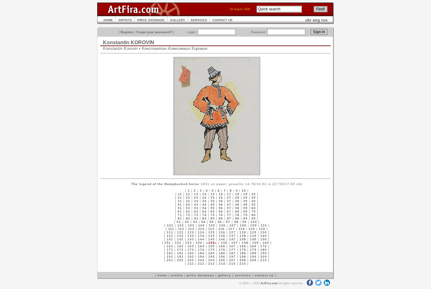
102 (180, 225)
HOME (108, 20)
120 (262, 229)
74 (204, 215)
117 (231, 229)
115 (211, 229)
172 (180, 249)
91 (179, 222)
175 (211, 249)
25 (212, 197)
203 (190, 260)
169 (253, 246)
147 (232, 239)
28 (237, 197)
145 (211, 239)
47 (229, 204)
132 (180, 236)
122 (180, 232)
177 (232, 249)
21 (180, 197)
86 (221, 218)
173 (190, 249)
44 (204, 204)
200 (263, 256)
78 (237, 215)
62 (188, 211)
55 (212, 208)
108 (243, 225)
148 (242, 239)
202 (180, 260)
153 (188, 242)
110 (264, 225)
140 (263, 236)
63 (196, 211)
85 (212, 218)
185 (211, 253)
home (162, 275)
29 (245, 197)
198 (242, 256)
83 (196, 218)
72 (188, 215)
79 (245, 215)
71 (180, 215)
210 (263, 260)
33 (196, 201)
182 (180, 253)
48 (237, 204)
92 (187, 222)
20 (253, 194)
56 (221, 208)
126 (222, 232)
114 (201, 229)
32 (188, 201)
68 (237, 211)
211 (191, 263)
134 (201, 236)
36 (221, 201)
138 (242, 236)
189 (253, 253)
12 (188, 194)
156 (224, 242)
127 (232, 232)
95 (212, 222)
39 (245, 201)
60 (253, 208)
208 (242, 260)
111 (171, 229)
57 (229, 208)
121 (170, 232)
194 (201, 256)
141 (170, 239)
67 (229, 211)
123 (190, 232)
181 (170, 253)
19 (245, 194)
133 (190, 236)
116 (221, 229)
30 (253, 197)
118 (242, 229)
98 (236, 222)
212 (201, 263)
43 (196, 204)
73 (196, 215)
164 (201, 246)
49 (245, 204)
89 (245, 218)
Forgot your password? (154, 32)
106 (222, 225)
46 (221, 204)
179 (253, 249)
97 (228, 222)
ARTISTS (125, 20)
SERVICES (199, 20)
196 (222, 256)
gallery (224, 275)
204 (201, 260)
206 (222, 260)
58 (237, 208)
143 (190, 239)
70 (253, 211)
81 (180, 218)
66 (221, 211)
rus (324, 20)
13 (196, 194)
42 (188, 204)
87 (229, 218)
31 (180, 201)
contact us (264, 275)
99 (244, 222)
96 (220, 222)
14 (204, 194)
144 (201, 239)
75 (212, 215)
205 (211, 260)
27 (229, 197)
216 (242, 263)
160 (266, 242)
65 (212, 211)
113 (191, 229)
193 (190, 256)
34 (204, 201)
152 (178, 242)
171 (170, 249)
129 (253, 232)
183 (190, 253)
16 (221, 194)
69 (245, 211)
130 (263, 232)
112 (181, 229)
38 (237, 201)
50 (253, 204)
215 (232, 263)
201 (170, 260)
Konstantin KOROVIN (128, 42)
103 (191, 225)
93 (195, 222)
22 (188, 197)
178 (242, 249)
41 (180, 204)
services (243, 275)
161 (170, 246)
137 (232, 236)
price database (200, 275)
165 (211, 246)
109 (253, 225)
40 (253, 201)
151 (167, 242)
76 (221, 215)
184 (201, 253)
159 (255, 242)
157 (234, 242)
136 (222, 236)
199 (253, 256)
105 (212, 225)
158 (245, 242)
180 (263, 249)
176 (222, 249)
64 (204, 211)
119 (252, 229)
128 (242, 232)
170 (263, 246)
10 (244, 190)
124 (201, 232)
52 (188, 208)
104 (201, 225)
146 (222, 239)
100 (254, 222)
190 (263, 253)
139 (253, 236)
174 (201, 249)
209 (253, 260)
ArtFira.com (269, 283)
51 (180, 208)
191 (170, 256)
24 (204, 197)
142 (180, 239)
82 (188, 218)
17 (229, 194)
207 (232, 260)
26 (221, 197)
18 (237, 194)
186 (222, 253)
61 (180, 211)
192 (180, 256)
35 (212, 201)
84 (204, 218)
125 (211, 232)
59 (245, 208)
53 (196, 208)
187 (232, 253)
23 (196, 197)
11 (180, 194)
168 (242, 246)
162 (180, 246)
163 (190, 246)
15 (212, 194)
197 (232, 256)
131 (170, 236)
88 (237, 218)
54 (204, 208)
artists (177, 275)
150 (263, 239)
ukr (308, 20)
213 (211, 263)
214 (222, 263)
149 (253, 239)
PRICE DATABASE (151, 20)
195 (211, 256)
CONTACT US (222, 20)
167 (232, 246)
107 (232, 225)
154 (199, 242)
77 (229, 215)
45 (212, 204)
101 (170, 225)
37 (229, 201)
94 (203, 222)
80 (253, 215)
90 (253, 218)
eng (316, 20)
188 (242, 253)
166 (222, 246)
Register (127, 32)
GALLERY (177, 20)
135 (211, 236)
